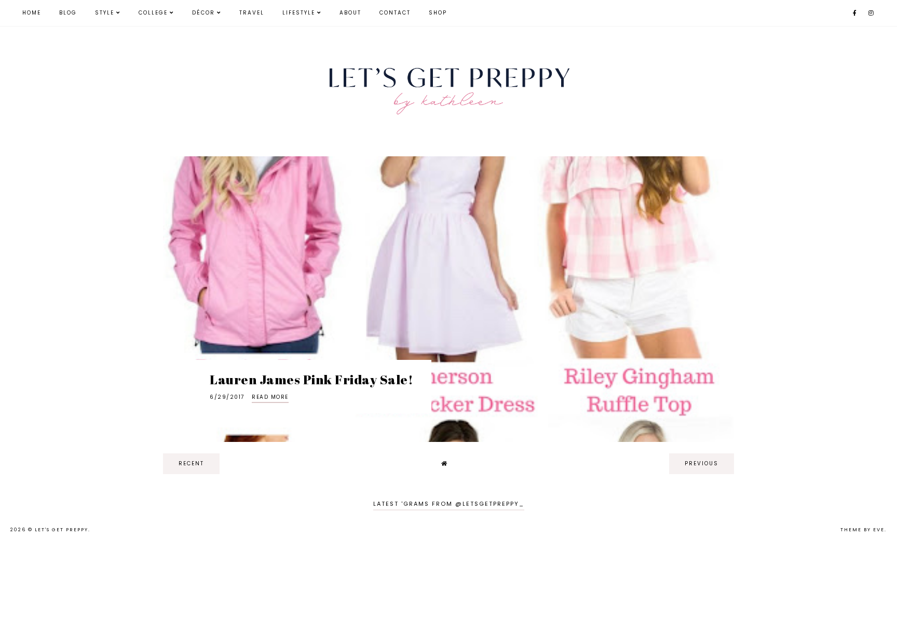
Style (104, 13)
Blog (68, 13)
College (153, 13)
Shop (438, 13)
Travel (251, 13)
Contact (395, 13)
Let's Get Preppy (61, 530)
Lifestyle (298, 13)
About (350, 13)
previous (701, 463)
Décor (203, 13)
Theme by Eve (862, 530)
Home (31, 13)
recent (191, 463)
